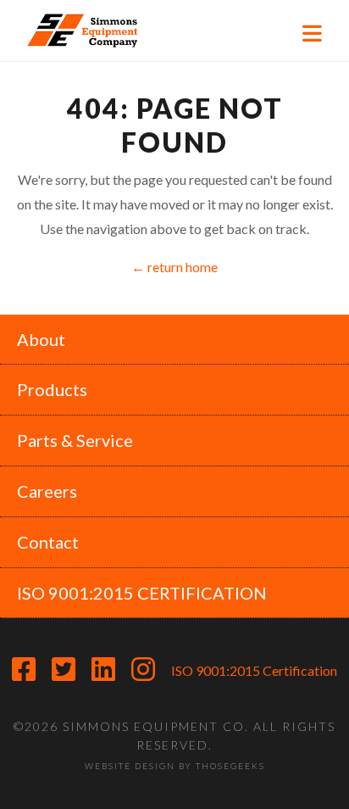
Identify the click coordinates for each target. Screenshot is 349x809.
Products (52, 389)
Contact (48, 542)
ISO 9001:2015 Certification (254, 670)
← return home (174, 267)
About (41, 339)
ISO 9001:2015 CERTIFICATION (142, 593)
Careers (47, 491)
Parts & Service (75, 440)
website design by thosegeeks (175, 766)
